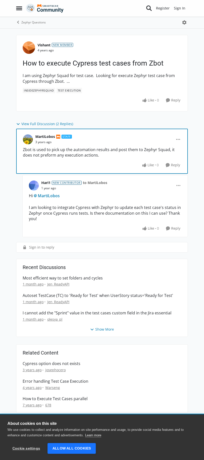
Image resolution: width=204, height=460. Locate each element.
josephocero (55, 370)
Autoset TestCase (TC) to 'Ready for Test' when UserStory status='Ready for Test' (98, 295)
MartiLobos (45, 136)
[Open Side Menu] (19, 8)
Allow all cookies (71, 448)
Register (163, 8)
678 (48, 405)
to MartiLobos (95, 182)
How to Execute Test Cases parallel (55, 398)
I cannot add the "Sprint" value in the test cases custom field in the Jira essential (97, 313)
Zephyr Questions (33, 22)
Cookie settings (26, 448)
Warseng (52, 387)
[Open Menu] (184, 22)
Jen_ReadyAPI (58, 284)
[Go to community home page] (45, 8)
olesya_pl (54, 319)
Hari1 (46, 182)
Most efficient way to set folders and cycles (63, 278)
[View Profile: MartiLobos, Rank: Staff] (28, 139)
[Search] (149, 8)
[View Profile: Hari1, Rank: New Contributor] (34, 185)
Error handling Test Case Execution (55, 381)
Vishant (44, 45)
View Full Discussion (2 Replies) (47, 123)
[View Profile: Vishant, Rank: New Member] (29, 47)
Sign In (179, 8)
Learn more (93, 435)
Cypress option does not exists (51, 363)
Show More (104, 329)
